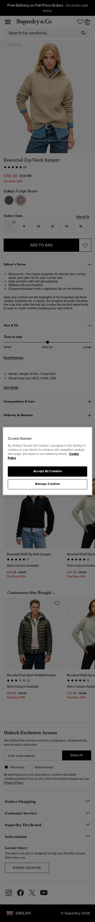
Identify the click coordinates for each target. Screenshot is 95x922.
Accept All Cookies (47, 471)
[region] (47, 461)
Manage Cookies (47, 484)
